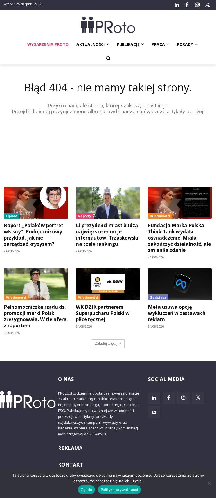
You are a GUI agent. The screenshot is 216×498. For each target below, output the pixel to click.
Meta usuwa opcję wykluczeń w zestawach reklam (177, 313)
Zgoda (86, 489)
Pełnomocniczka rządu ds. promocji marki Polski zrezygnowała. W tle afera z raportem (35, 316)
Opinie (11, 216)
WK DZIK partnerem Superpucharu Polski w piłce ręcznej (103, 313)
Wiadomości (160, 216)
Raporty (84, 216)
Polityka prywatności (119, 489)
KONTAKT (70, 464)
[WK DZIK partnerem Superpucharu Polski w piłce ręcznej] (108, 284)
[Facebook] (187, 5)
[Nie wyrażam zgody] (209, 483)
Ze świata (158, 297)
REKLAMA (70, 448)
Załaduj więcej (106, 343)
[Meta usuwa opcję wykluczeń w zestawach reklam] (180, 284)
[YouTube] (154, 412)
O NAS (66, 379)
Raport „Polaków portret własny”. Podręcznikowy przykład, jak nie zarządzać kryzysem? (33, 234)
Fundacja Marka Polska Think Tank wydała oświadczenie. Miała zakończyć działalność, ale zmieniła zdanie (179, 237)
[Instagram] (197, 5)
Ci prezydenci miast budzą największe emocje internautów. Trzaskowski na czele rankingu (107, 234)
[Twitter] (207, 5)
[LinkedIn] (176, 5)
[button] (108, 58)
